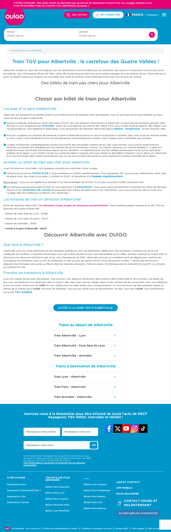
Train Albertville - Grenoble (73, 355)
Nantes (119, 129)
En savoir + (83, 6)
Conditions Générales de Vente (97, 528)
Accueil (14, 51)
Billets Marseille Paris (57, 505)
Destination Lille (16, 497)
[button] (138, 513)
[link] (109, 428)
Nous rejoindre (127, 494)
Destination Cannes (18, 502)
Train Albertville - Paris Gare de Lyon (79, 345)
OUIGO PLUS (40, 173)
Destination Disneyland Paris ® (24, 491)
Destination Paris (16, 484)
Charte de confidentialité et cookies (60, 528)
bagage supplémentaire (107, 176)
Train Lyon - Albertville (70, 376)
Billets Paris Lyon (55, 493)
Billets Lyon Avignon (95, 484)
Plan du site (153, 528)
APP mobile (124, 488)
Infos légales (138, 528)
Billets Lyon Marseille (57, 511)
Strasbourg (132, 129)
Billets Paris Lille (93, 502)
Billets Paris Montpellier (97, 491)
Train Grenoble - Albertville (73, 397)
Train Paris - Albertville (70, 387)
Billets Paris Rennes (95, 508)
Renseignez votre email (39, 445)
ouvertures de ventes (36, 190)
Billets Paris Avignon (56, 499)
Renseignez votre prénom (41, 432)
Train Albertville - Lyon (70, 335)
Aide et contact (128, 482)
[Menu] (164, 15)
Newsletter (85, 187)
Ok (94, 445)
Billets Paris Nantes (95, 497)
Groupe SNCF (122, 528)
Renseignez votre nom (77, 432)
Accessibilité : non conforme (26, 528)
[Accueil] (15, 18)
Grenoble (48, 126)
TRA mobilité (23, 292)
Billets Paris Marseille (57, 487)
